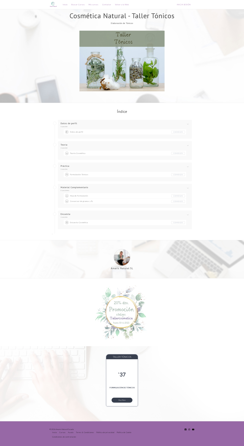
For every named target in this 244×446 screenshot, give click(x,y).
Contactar (106, 4)
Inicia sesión (184, 4)
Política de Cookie (124, 432)
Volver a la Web (122, 4)
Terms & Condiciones (85, 432)
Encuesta (65, 214)
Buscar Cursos (78, 4)
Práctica (64, 166)
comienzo (178, 132)
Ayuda (70, 432)
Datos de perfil (68, 123)
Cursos (62, 432)
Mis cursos (93, 4)
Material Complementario (74, 187)
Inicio (65, 4)
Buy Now (122, 400)
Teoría (63, 144)
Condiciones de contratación (64, 437)
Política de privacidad (105, 432)
